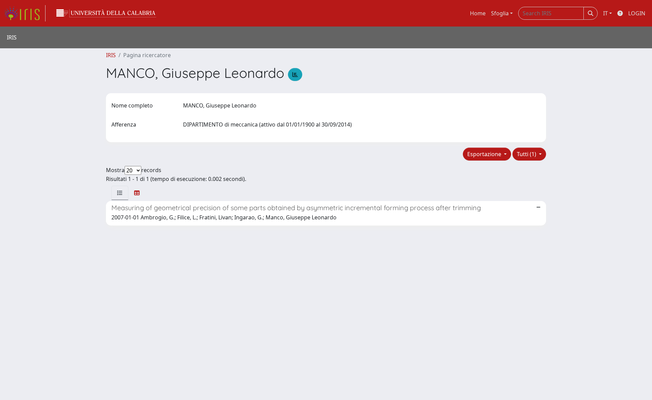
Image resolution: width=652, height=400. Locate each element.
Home (478, 13)
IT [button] (605, 13)
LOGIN (636, 13)
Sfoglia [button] (500, 13)
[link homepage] (25, 13)
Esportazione (485, 154)
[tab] (119, 193)
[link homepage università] (106, 13)
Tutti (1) (527, 154)
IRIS (111, 55)
